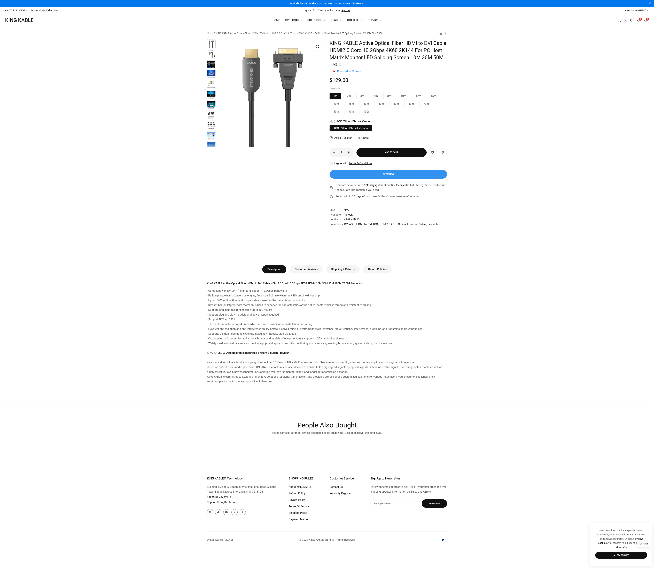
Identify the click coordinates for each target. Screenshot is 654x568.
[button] (432, 152)
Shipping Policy (298, 512)
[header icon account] (625, 20)
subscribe (434, 503)
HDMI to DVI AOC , (367, 224)
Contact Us (336, 487)
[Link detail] (210, 512)
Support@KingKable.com (222, 502)
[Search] (619, 20)
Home (210, 33)
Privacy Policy (297, 499)
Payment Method (299, 519)
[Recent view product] (631, 20)
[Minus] (334, 152)
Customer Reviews (306, 269)
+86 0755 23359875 (219, 496)
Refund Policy (297, 493)
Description (274, 269)
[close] (649, 3)
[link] (316, 20)
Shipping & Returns (343, 269)
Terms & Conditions (360, 163)
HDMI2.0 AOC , (388, 224)
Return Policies (377, 269)
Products (432, 224)
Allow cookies (621, 555)
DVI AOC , (350, 224)
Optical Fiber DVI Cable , (412, 224)
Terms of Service (299, 506)
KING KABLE (351, 219)
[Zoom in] (317, 46)
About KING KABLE (300, 487)
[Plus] (349, 152)
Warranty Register (340, 493)
